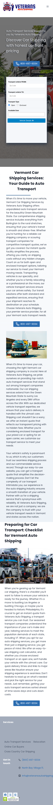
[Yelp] (10, 795)
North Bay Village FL (32, 767)
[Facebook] (5, 795)
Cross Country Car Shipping (19, 751)
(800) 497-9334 (31, 759)
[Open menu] (47, 6)
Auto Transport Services (17, 741)
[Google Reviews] (15, 795)
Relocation (39, 741)
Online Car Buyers (14, 746)
